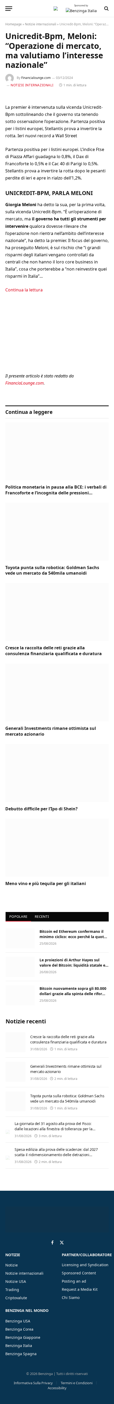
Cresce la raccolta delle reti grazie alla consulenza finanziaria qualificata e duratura (53, 650)
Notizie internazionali (40, 24)
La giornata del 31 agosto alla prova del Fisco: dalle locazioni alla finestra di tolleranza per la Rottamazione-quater (54, 1129)
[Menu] (8, 9)
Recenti (42, 916)
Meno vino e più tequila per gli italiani (45, 883)
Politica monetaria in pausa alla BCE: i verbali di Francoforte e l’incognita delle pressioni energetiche (56, 493)
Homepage (13, 24)
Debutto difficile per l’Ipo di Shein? (41, 809)
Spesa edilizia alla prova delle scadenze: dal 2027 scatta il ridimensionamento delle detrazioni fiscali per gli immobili (56, 1154)
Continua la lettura (24, 290)
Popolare (18, 916)
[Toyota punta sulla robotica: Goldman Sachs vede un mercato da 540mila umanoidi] (57, 531)
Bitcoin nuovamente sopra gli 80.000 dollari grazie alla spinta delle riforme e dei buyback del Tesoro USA (74, 993)
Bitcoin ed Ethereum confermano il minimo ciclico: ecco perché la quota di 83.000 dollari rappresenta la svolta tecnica (74, 939)
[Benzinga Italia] (56, 8)
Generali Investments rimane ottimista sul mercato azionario (50, 731)
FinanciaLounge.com (24, 383)
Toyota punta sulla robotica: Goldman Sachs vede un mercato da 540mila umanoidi (52, 570)
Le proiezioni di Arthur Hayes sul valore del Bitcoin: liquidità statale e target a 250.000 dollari (72, 965)
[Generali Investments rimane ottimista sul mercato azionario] (57, 692)
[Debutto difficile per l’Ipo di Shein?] (57, 773)
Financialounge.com (36, 77)
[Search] (106, 8)
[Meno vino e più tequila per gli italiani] (57, 848)
